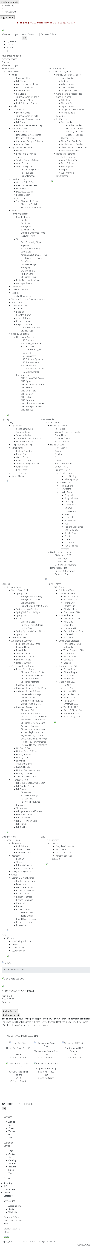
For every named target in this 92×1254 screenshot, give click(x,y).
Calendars (68, 659)
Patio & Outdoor (23, 460)
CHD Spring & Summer (31, 406)
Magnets (15, 292)
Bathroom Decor (24, 852)
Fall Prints (25, 223)
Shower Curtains (24, 849)
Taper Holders (67, 106)
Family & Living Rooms (21, 871)
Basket (10, 49)
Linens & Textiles (19, 305)
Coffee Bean (70, 504)
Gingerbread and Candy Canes (35, 716)
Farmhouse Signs (24, 131)
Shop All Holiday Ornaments (34, 744)
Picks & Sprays (66, 485)
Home (23, 34)
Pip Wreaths (65, 488)
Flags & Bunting (23, 662)
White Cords (22, 466)
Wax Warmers (67, 172)
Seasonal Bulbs (23, 435)
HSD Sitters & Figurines (32, 359)
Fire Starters (62, 175)
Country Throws (23, 314)
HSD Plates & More (30, 362)
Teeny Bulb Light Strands (27, 463)
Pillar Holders (67, 100)
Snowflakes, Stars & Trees (33, 719)
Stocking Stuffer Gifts (68, 666)
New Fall (15, 944)
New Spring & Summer (22, 941)
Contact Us (33, 34)
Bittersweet (26, 792)
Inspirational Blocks (25, 100)
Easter (19, 618)
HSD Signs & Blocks (30, 371)
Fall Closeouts (62, 849)
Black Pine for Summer (31, 207)
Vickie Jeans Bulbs (24, 441)
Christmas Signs (28, 276)
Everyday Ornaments (21, 295)
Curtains (20, 308)
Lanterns (60, 115)
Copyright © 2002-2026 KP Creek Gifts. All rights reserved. (29, 1241)
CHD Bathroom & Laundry (33, 384)
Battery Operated (24, 451)
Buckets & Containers (65, 570)
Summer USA (69, 691)
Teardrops (64, 548)
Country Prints (23, 216)
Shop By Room (9, 836)
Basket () (9, 5)
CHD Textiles (27, 409)
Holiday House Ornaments (33, 741)
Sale (43, 836)
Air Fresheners (68, 157)
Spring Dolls (21, 634)
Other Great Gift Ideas (69, 640)
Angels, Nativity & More (32, 735)
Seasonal (6, 583)
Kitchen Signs (27, 273)
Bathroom (16, 843)
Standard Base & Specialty (28, 438)
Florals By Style (57, 444)
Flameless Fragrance (65, 153)
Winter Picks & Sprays (31, 694)
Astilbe (58, 457)
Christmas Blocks (24, 77)
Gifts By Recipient (67, 593)
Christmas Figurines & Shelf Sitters (32, 688)
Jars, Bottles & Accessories (28, 134)
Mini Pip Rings (71, 476)
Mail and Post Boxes (25, 137)
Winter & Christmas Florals (67, 431)
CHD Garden (27, 393)
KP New (10, 938)
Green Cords (22, 457)
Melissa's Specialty (69, 150)
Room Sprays (67, 166)
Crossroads (66, 122)
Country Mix (70, 511)
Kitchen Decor (22, 893)
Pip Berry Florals (62, 469)
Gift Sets (67, 662)
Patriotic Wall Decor (25, 656)
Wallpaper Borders (25, 283)
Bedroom (15, 855)
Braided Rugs (27, 330)
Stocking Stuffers (24, 763)
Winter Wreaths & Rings (32, 700)
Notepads (68, 646)
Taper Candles (68, 77)
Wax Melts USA (70, 707)
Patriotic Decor (23, 650)
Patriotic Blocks (23, 90)
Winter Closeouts (63, 855)
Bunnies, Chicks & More (32, 624)
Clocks (14, 106)
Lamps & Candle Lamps (22, 444)
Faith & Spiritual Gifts (73, 631)
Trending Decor (18, 179)
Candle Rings (66, 473)
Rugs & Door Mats (25, 324)
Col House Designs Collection (30, 141)
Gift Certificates (70, 656)
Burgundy (69, 495)
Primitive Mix (70, 520)
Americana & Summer (21, 640)
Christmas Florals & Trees (28, 691)
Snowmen (21, 760)
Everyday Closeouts (64, 846)
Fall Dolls (20, 122)
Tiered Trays (21, 198)
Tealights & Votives (70, 90)
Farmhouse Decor (19, 128)
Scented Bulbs (23, 431)
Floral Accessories (58, 567)
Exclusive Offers (48, 34)
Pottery (19, 906)
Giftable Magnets (71, 672)
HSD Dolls (26, 352)
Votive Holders (68, 112)
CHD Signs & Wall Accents (33, 378)
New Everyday (18, 950)
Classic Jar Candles (74, 134)
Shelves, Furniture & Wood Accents (28, 299)
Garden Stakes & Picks (65, 564)
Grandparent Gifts (71, 612)
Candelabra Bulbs (24, 428)
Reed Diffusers (68, 163)
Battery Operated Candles (68, 74)
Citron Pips (70, 501)
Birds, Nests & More (64, 555)
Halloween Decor (24, 814)
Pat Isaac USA (70, 697)
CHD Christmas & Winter (32, 403)
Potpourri (65, 169)
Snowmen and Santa (30, 713)
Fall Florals (60, 428)
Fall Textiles (21, 827)
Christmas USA (70, 703)
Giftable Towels (70, 678)
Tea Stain (69, 536)
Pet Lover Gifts (70, 599)
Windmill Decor (23, 144)
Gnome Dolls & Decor (26, 182)
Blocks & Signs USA (72, 710)
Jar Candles (61, 119)
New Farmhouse (19, 947)
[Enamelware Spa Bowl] (13, 978)
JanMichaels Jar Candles (72, 144)
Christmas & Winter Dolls (28, 119)
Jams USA (68, 688)
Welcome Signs (28, 270)
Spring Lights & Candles (27, 609)
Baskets (15, 210)
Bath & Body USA (71, 716)
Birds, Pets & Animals (26, 153)
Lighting (5, 419)
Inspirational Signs (29, 264)
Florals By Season (58, 425)
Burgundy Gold (71, 498)
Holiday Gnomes (24, 754)
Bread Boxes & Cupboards (28, 918)
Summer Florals (62, 438)
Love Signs (26, 251)
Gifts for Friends (70, 596)
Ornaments (68, 675)
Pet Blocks (21, 93)
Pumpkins (20, 805)
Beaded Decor (23, 194)
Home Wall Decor (19, 213)
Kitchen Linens (23, 321)
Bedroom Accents (24, 868)
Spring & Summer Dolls (27, 115)
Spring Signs (26, 267)
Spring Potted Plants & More (34, 605)
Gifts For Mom (70, 609)
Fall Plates (21, 823)
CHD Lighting (27, 397)
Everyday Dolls (23, 112)
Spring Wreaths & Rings (32, 596)
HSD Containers (28, 355)
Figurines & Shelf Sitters (22, 147)
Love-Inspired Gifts (72, 618)
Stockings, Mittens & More (33, 729)
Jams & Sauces (23, 925)
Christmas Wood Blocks (32, 675)
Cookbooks (68, 653)
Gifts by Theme (66, 615)
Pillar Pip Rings (71, 479)
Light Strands (17, 447)
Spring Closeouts (63, 852)
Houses (20, 150)
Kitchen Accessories (25, 890)
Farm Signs (26, 261)
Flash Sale (55, 858)
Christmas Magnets (30, 681)
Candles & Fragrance (56, 68)
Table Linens (27, 915)
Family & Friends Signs (31, 258)
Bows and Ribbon (63, 574)
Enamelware (22, 884)
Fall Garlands (27, 798)
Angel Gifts (68, 637)
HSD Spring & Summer (31, 343)
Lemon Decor (22, 188)
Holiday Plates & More (26, 751)
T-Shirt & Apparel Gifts (73, 650)
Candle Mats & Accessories (69, 93)
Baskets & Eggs (28, 621)
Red (66, 523)
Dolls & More (17, 109)
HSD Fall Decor (28, 346)
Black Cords (21, 469)
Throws (19, 862)
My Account (10, 11)
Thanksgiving (22, 808)
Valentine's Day (18, 637)
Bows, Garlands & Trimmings (34, 738)
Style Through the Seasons (28, 201)
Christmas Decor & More (23, 666)
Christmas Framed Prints (32, 672)
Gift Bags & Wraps (67, 590)
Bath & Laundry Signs (31, 242)
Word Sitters (22, 163)
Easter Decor (27, 628)
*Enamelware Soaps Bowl (46, 1051)
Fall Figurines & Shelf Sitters (29, 811)
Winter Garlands (28, 697)
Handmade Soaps (24, 887)
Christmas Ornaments (26, 707)
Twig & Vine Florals (63, 463)
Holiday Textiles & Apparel (28, 770)
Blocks (14, 74)
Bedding (20, 311)
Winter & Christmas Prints (33, 232)
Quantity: (6, 1002)
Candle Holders (63, 96)
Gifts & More (55, 583)
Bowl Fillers (16, 302)
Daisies (58, 460)
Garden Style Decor (64, 561)
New (4, 934)
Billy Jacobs (26, 220)
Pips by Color (66, 492)
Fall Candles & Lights (25, 786)
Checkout (6, 62)
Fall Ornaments (23, 817)
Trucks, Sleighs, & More (32, 732)
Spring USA (21, 615)
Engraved (25, 245)
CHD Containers (28, 390)
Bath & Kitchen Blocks (26, 103)
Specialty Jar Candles (75, 131)
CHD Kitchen (27, 387)
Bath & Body (69, 669)
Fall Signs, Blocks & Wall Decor (30, 782)
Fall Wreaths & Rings (30, 801)
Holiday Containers (25, 773)
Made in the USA (67, 681)
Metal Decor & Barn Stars (28, 280)
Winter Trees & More (31, 703)
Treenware (16, 286)
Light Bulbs (16, 425)
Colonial (68, 507)
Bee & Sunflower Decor (27, 185)
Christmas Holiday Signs (32, 678)
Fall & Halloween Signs (31, 248)
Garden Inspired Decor (60, 552)
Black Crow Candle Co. (71, 141)
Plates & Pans (67, 103)
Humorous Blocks (24, 87)
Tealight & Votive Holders (72, 109)
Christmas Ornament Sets (33, 722)
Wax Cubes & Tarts (70, 160)
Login (15, 34)
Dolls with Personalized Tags (29, 125)
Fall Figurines (27, 172)
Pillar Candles (67, 84)
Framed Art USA (71, 713)
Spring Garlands (28, 602)
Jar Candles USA (71, 694)
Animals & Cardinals (30, 726)
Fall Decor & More (19, 779)
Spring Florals (61, 435)
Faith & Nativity (23, 767)
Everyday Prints (28, 235)
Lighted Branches (19, 473)
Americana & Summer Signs (34, 254)
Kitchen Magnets (24, 896)
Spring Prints (27, 226)
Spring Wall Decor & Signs (28, 612)
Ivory (67, 514)
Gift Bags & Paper (24, 748)
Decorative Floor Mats (31, 327)
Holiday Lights (22, 757)
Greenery (59, 451)
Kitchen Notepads (24, 899)
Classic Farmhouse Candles (74, 147)
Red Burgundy (71, 529)
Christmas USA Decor (26, 776)
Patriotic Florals (62, 441)
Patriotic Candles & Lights (28, 643)
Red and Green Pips (74, 526)
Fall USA (67, 684)
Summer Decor (23, 653)
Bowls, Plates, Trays (25, 881)
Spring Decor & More (21, 590)
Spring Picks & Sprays (31, 599)
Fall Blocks (21, 81)
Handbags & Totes (72, 643)
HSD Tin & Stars (28, 365)
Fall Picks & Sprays (29, 795)
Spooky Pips (70, 533)
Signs (18, 239)
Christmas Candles (25, 684)
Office (14, 874)
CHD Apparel (27, 381)
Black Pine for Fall (29, 204)
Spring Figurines (28, 175)
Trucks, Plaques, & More (27, 160)
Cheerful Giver (67, 137)
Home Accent (8, 68)
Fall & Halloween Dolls (26, 820)
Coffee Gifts (69, 634)
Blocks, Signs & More (26, 669)
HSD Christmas (28, 340)
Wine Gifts (68, 621)
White (67, 539)
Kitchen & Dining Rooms (22, 877)
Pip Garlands (66, 482)
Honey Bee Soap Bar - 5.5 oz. (18, 1050)
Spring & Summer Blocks (27, 96)
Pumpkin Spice (71, 545)
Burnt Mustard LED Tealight (74, 1050)
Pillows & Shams (24, 865)
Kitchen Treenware (25, 922)
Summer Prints (28, 229)
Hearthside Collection (26, 337)
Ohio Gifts (68, 624)
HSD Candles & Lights (31, 349)
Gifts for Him (69, 605)
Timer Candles (67, 87)
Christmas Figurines (30, 169)
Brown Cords (22, 454)
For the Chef (69, 602)
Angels (19, 157)
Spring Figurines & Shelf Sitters (30, 631)
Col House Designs (25, 375)
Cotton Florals (61, 466)
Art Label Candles (74, 125)
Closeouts (55, 843)
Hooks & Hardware (20, 289)
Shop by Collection (20, 333)
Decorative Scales (24, 191)
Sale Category (52, 839)
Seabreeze (70, 542)
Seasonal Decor (14, 587)
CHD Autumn (27, 400)
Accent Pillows (23, 318)
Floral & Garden (48, 419)
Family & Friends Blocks (27, 84)
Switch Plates (17, 476)
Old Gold (69, 517)
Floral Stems (61, 447)
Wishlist (10, 44)
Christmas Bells (28, 710)
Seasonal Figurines (25, 166)
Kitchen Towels (28, 912)
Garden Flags (61, 558)
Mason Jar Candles (74, 128)
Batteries (65, 81)
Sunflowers (60, 454)
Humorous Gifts (70, 628)
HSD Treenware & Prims (32, 368)
